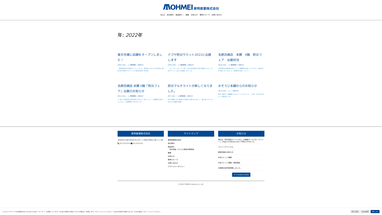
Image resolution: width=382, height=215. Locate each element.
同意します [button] (375, 212)
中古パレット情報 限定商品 (229, 163)
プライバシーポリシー (176, 166)
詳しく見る (355, 212)
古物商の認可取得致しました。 (230, 168)
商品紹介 (171, 147)
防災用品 (173, 149)
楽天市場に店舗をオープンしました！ (140, 57)
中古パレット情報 (225, 157)
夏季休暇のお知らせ (225, 152)
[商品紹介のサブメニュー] (183, 14)
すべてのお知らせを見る (241, 175)
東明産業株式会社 (174, 140)
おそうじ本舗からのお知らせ (237, 86)
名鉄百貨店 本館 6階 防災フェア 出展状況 (240, 57)
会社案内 (171, 143)
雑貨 (169, 152)
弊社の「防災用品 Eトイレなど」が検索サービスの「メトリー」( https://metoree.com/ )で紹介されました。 (241, 141)
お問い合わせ (173, 163)
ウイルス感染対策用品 (185, 149)
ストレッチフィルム (225, 147)
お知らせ (140, 65)
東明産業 (133, 65)
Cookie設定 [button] (365, 212)
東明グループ (173, 159)
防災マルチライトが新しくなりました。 (190, 88)
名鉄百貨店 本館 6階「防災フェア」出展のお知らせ (139, 88)
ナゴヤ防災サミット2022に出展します (189, 57)
